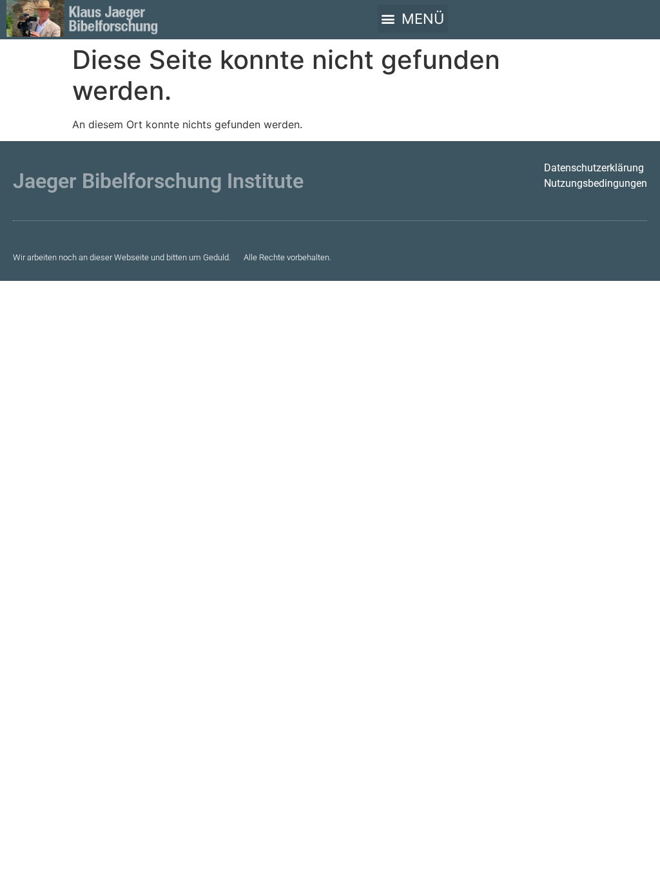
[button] (413, 19)
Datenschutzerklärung (594, 168)
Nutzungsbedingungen (595, 183)
